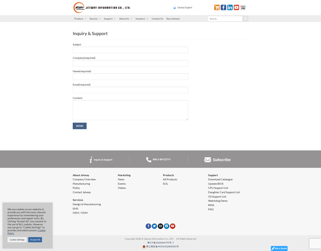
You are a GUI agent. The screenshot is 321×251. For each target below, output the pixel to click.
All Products (170, 179)
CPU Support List (218, 187)
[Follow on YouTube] (172, 226)
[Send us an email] (160, 226)
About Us (124, 18)
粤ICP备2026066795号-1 (160, 242)
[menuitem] (191, 7)
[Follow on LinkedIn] (166, 226)
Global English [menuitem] (184, 7)
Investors (140, 18)
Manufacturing (81, 183)
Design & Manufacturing (87, 204)
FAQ (210, 209)
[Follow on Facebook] (148, 226)
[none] (191, 7)
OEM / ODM (80, 212)
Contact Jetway (82, 192)
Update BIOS (215, 183)
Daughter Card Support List (224, 192)
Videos (122, 187)
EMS (75, 208)
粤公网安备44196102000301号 (162, 246)
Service (93, 18)
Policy (76, 187)
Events (122, 183)
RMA (211, 205)
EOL (165, 183)
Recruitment (173, 18)
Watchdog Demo (218, 200)
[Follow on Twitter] (154, 226)
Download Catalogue (220, 179)
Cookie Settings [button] (17, 239)
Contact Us (157, 18)
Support (108, 18)
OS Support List (217, 196)
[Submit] (245, 19)
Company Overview (84, 179)
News (121, 179)
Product (78, 18)
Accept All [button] (35, 239)
